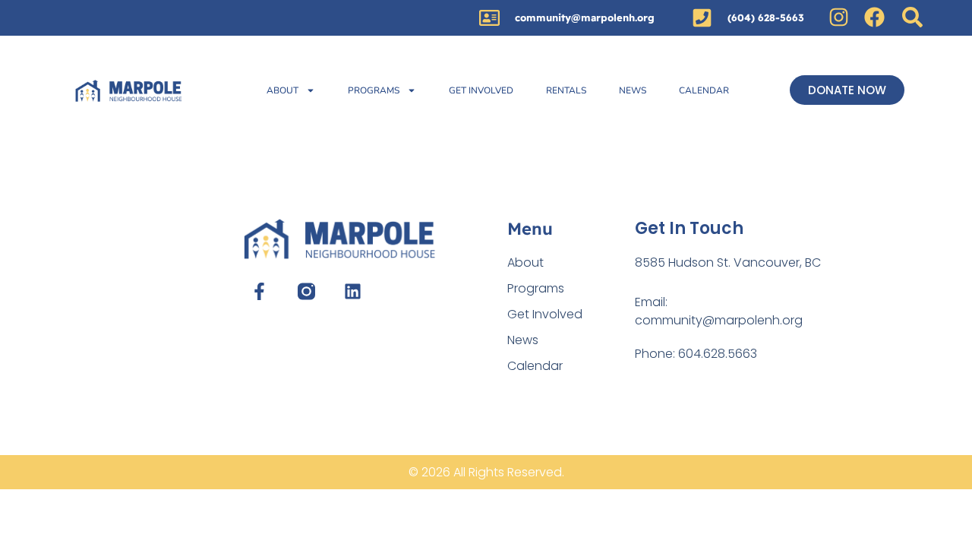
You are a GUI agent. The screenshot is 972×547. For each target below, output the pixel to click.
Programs (373, 90)
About (282, 90)
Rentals (566, 90)
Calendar (704, 90)
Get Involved (481, 90)
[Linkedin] (352, 291)
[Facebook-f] (259, 291)
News (632, 90)
